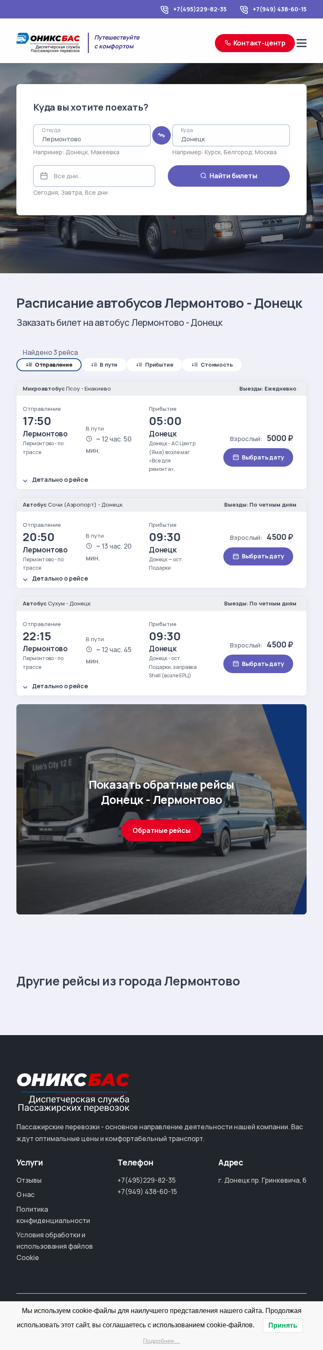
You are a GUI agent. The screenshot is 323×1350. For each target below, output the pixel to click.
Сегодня (45, 192)
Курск (213, 152)
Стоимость (217, 364)
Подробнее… (161, 1340)
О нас (25, 1194)
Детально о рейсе (60, 479)
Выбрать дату (263, 457)
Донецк (77, 152)
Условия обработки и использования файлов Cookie (54, 1246)
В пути (108, 364)
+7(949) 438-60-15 (280, 9)
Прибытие (159, 364)
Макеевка (105, 152)
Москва (266, 152)
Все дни (96, 192)
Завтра (71, 192)
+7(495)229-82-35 (200, 9)
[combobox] (92, 135)
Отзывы (29, 1180)
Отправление (53, 364)
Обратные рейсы (161, 830)
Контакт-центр (259, 43)
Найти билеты (233, 175)
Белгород (238, 152)
